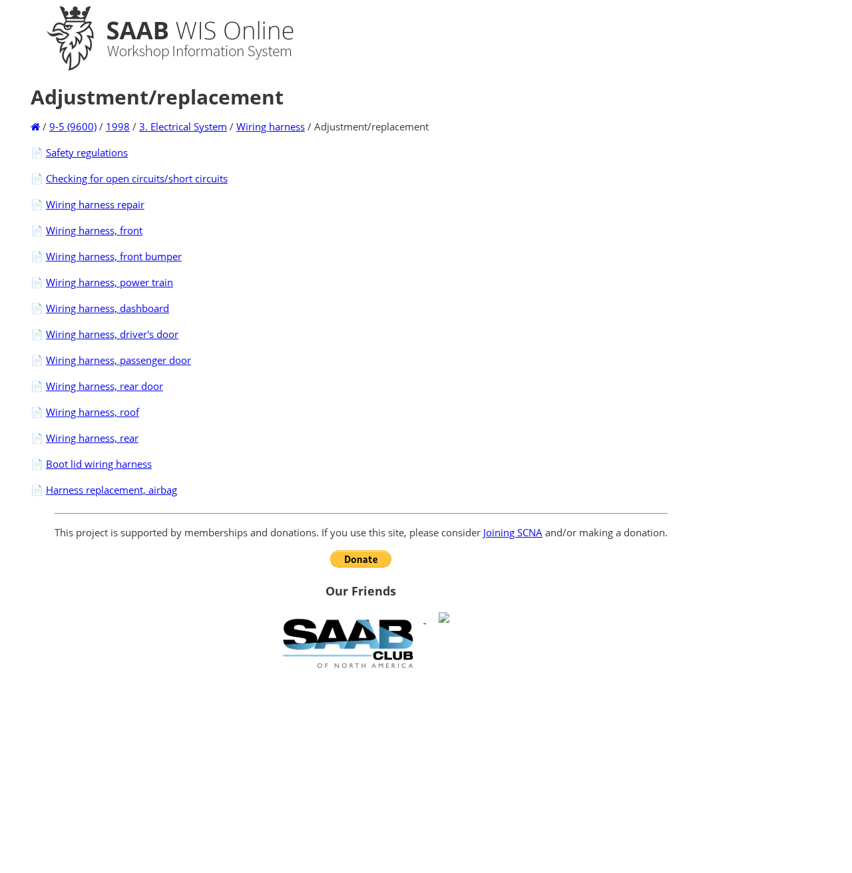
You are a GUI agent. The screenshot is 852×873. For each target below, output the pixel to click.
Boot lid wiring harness (99, 463)
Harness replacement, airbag (111, 489)
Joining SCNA (512, 532)
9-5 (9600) (73, 126)
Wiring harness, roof (92, 412)
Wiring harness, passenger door (118, 360)
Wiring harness (270, 126)
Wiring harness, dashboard (107, 308)
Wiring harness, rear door (104, 386)
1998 (118, 126)
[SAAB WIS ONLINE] (158, 68)
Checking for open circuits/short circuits (137, 178)
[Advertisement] (361, 770)
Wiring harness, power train (109, 282)
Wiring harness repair (95, 204)
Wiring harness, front (94, 230)
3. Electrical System (183, 126)
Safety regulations (87, 152)
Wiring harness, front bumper (114, 256)
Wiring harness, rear (92, 437)
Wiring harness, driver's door (112, 334)
